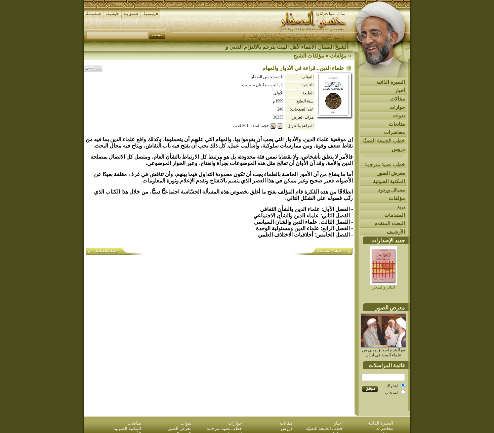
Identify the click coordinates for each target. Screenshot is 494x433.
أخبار (400, 90)
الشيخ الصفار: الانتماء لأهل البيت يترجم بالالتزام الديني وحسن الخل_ (273, 47)
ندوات (399, 115)
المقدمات (394, 215)
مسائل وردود (391, 189)
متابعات (397, 124)
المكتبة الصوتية (389, 181)
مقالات (397, 98)
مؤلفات (397, 198)
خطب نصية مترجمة (384, 164)
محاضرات (394, 132)
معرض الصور (391, 173)
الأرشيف (396, 231)
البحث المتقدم (389, 223)
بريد (401, 206)
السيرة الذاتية (390, 82)
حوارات (397, 107)
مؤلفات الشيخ (308, 55)
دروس (398, 149)
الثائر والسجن (383, 287)
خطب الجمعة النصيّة (383, 140)
